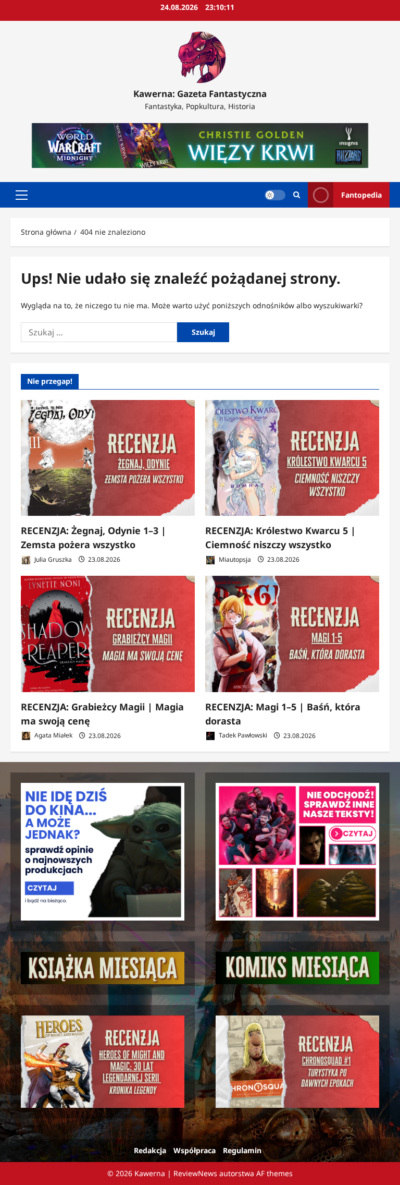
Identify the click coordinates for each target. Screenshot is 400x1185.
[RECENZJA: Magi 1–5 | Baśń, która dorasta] (292, 634)
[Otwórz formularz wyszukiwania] (296, 195)
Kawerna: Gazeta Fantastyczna (200, 94)
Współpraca (194, 1150)
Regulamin (242, 1150)
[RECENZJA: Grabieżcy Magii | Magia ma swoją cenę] (108, 634)
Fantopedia (361, 195)
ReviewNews (195, 1173)
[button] (21, 195)
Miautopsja (234, 559)
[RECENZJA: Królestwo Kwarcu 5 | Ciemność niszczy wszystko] (292, 458)
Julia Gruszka (52, 559)
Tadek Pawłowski (242, 735)
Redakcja (150, 1150)
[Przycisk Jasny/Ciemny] (275, 195)
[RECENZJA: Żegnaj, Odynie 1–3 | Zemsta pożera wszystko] (108, 458)
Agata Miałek (52, 735)
